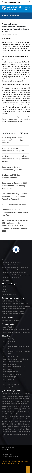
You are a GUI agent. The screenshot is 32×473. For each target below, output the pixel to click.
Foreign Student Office (9, 294)
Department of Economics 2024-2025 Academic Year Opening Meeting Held (14, 185)
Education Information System (11, 262)
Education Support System (10, 265)
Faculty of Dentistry (8, 339)
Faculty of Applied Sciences (10, 384)
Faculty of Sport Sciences (10, 372)
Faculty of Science (7, 344)
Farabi (4, 289)
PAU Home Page (7, 454)
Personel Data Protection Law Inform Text (15, 461)
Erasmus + (5, 287)
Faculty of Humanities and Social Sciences (15, 359)
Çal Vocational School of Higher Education (15, 404)
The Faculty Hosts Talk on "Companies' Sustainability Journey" (12, 140)
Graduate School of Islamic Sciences (13, 308)
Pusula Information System (10, 456)
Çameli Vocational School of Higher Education (16, 406)
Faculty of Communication (10, 356)
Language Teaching (8, 327)
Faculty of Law (6, 349)
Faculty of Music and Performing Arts (13, 366)
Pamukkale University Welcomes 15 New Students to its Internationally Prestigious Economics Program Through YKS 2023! (15, 225)
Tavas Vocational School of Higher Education (16, 431)
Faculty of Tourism (8, 382)
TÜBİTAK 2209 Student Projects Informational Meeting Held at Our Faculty (15, 159)
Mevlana (4, 292)
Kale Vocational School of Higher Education (15, 424)
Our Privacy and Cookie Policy (11, 463)
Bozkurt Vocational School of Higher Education (16, 399)
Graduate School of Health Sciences (13, 311)
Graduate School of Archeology (11, 301)
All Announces (14, 15)
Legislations (5, 280)
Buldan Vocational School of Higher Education (16, 401)
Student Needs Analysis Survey (14, 204)
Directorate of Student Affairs (11, 270)
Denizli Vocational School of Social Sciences (16, 416)
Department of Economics (14, 8)
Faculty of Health (7, 369)
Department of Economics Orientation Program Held (12, 168)
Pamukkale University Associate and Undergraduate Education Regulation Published (14, 196)
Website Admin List (8, 447)
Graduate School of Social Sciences (13, 314)
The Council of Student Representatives (14, 272)
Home (6, 15)
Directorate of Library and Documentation (15, 267)
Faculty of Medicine (8, 379)
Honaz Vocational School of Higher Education (16, 421)
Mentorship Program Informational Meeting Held (13, 149)
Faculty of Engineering (9, 364)
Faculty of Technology (9, 377)
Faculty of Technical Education (11, 374)
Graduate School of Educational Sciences (15, 303)
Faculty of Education (8, 341)
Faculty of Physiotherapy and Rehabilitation (15, 346)
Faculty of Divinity (7, 354)
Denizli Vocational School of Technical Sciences (17, 419)
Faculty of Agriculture (8, 387)
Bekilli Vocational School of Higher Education (16, 396)
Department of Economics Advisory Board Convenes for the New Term (15, 212)
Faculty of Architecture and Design (12, 361)
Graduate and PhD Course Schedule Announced (12, 176)
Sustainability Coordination (10, 277)
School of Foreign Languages (11, 320)
